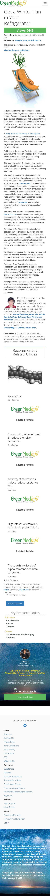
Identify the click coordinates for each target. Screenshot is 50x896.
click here (24, 589)
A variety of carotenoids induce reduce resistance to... (23, 482)
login (6, 589)
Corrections (9, 753)
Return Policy (9, 749)
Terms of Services (11, 745)
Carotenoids (12, 620)
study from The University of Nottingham (23, 133)
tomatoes (23, 202)
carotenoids (25, 183)
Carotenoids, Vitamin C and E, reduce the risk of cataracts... (24, 437)
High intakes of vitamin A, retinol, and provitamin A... (23, 525)
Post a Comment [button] (15, 603)
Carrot (9, 623)
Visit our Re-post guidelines (16, 50)
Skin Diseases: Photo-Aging (20, 634)
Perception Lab (10, 214)
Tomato (10, 626)
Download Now (25, 697)
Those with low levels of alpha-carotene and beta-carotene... (23, 569)
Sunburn (10, 637)
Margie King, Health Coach (28, 40)
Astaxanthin (15, 396)
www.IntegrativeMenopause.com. (20, 327)
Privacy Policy (9, 742)
